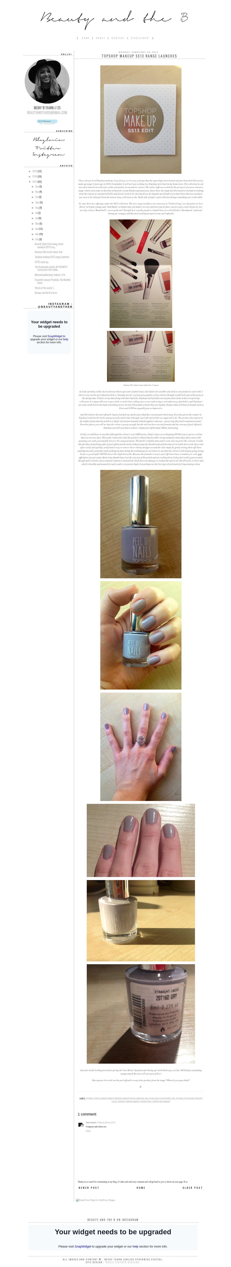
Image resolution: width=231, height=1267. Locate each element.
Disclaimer (140, 38)
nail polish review (163, 1098)
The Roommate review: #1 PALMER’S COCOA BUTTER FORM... (51, 268)
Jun (37, 218)
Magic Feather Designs (122, 1262)
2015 (35, 171)
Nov (37, 191)
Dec (37, 186)
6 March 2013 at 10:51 (106, 1122)
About (101, 38)
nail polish (149, 1098)
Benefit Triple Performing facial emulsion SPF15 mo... (49, 245)
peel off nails (177, 1098)
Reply (88, 1131)
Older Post (193, 1187)
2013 (35, 181)
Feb (37, 239)
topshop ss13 (145, 1101)
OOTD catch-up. (42, 262)
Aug (37, 207)
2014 (35, 176)
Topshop (121, 1101)
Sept (37, 202)
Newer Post (89, 1187)
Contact (118, 38)
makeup (104, 1098)
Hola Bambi (91, 1122)
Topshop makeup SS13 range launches (52, 257)
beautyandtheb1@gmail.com (47, 112)
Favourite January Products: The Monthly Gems (53, 281)
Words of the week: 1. (44, 288)
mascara (140, 1098)
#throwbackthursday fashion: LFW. (50, 275)
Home (86, 38)
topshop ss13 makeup (161, 1101)
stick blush (189, 1098)
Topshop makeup (132, 1101)
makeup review (129, 1098)
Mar (37, 234)
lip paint (89, 1098)
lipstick (97, 1098)
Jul (36, 213)
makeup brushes (115, 1098)
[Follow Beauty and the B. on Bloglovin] (47, 122)
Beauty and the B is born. (46, 292)
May (37, 223)
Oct (37, 197)
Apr (37, 228)
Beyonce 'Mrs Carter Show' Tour (49, 252)
